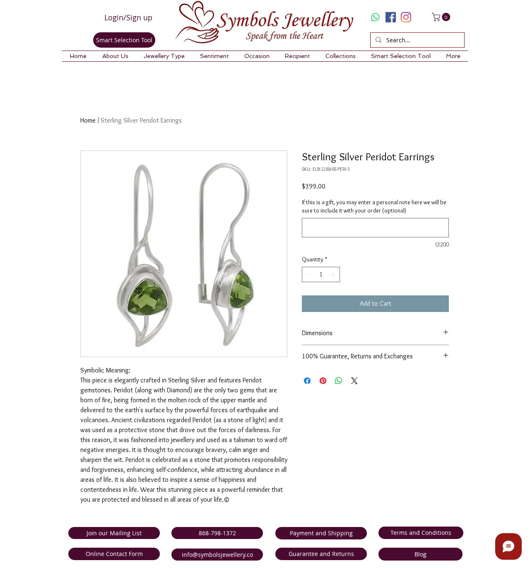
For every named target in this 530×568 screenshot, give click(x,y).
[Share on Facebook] (307, 381)
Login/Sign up (128, 17)
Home (88, 120)
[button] (115, 56)
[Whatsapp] (375, 17)
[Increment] (333, 274)
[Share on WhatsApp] (339, 381)
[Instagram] (406, 17)
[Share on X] (354, 381)
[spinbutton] (320, 274)
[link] (442, 17)
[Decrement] (308, 274)
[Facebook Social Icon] (390, 17)
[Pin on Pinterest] (323, 381)
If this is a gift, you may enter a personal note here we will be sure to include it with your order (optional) (374, 206)
